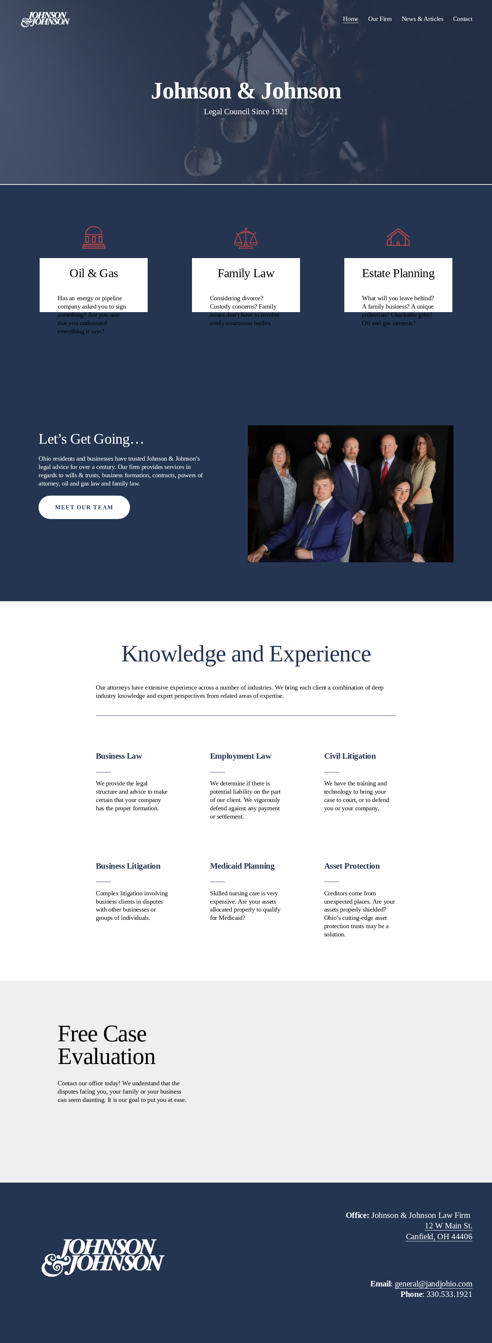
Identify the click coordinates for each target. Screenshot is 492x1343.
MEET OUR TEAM (84, 507)
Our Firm (380, 18)
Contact (463, 18)
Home (350, 18)
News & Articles (422, 18)
